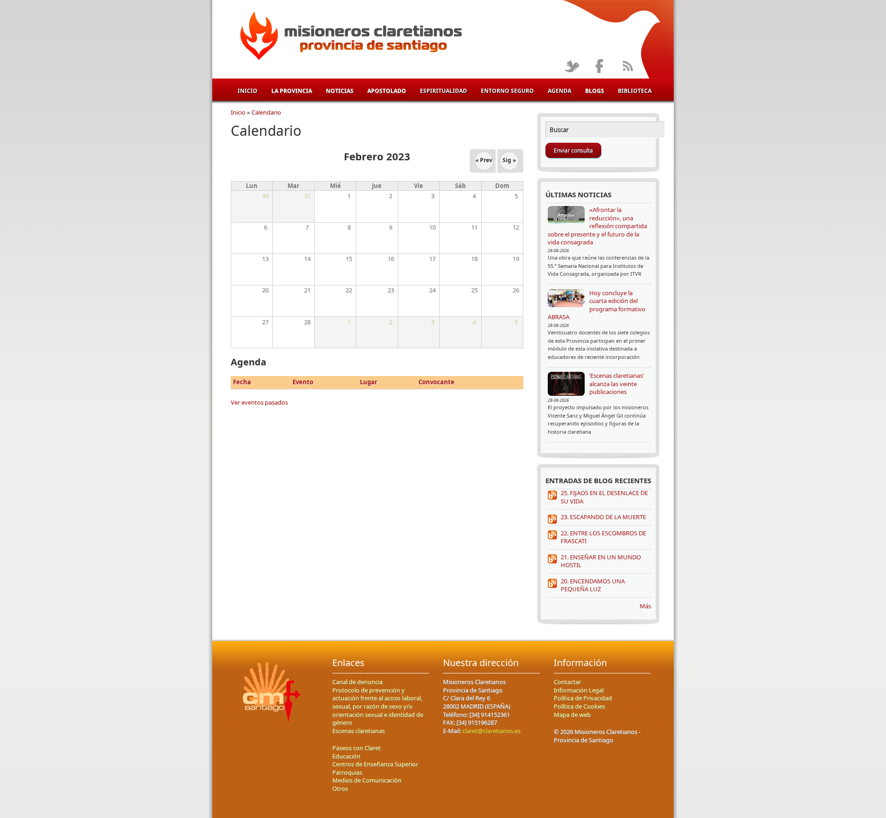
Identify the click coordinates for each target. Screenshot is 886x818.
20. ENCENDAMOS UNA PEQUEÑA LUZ (593, 585)
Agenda (559, 91)
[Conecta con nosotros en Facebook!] (599, 66)
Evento (303, 382)
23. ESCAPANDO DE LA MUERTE (603, 517)
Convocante (437, 382)
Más (645, 606)
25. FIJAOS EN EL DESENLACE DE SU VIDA (604, 497)
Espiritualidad (443, 91)
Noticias (339, 91)
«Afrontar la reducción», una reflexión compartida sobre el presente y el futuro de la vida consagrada (597, 226)
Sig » (509, 160)
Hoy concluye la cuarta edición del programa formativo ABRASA (597, 305)
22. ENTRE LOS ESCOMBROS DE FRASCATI (603, 537)
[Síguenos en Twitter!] (572, 66)
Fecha (242, 382)
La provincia (291, 91)
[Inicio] (349, 37)
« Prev (483, 160)
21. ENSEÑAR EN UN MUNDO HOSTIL (601, 561)
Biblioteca (635, 91)
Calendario (266, 112)
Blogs (594, 91)
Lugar (368, 382)
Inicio (247, 91)
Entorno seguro (507, 91)
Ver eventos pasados (259, 402)
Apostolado (386, 91)
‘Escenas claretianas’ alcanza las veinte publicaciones (616, 383)
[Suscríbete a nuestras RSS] (627, 66)
